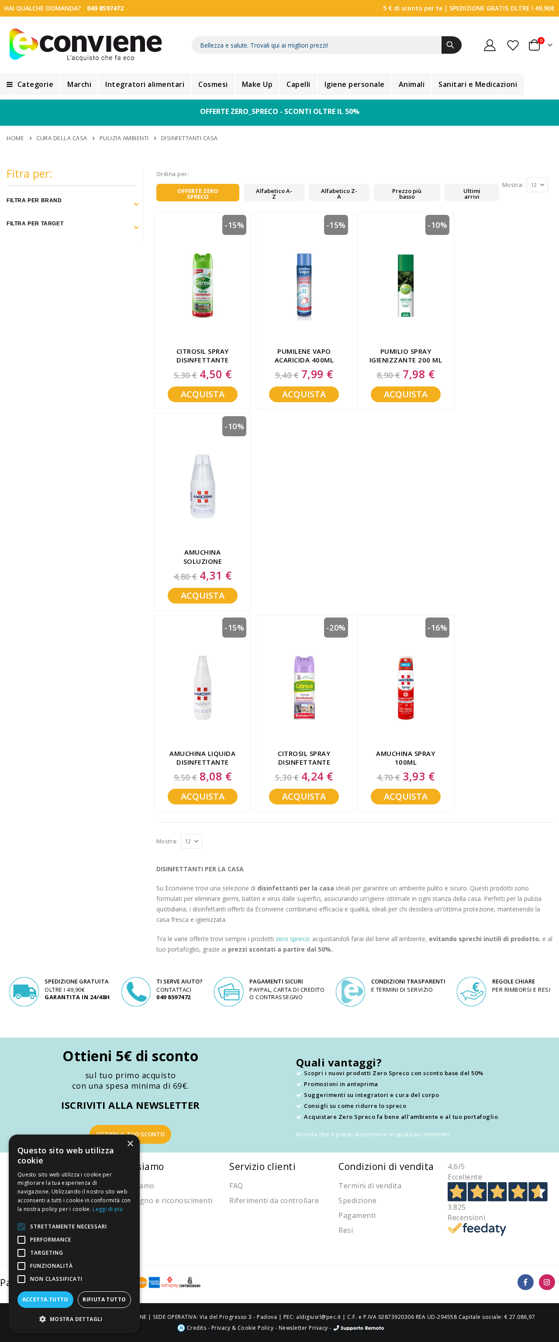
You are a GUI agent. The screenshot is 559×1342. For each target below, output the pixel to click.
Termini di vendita (369, 1185)
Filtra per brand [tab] (34, 200)
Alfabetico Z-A (339, 193)
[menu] (279, 84)
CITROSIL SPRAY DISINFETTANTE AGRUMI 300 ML (202, 356)
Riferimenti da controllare (274, 1200)
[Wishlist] (514, 45)
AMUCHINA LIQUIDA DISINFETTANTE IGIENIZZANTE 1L (202, 758)
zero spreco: (293, 939)
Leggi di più (108, 1209)
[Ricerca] (452, 45)
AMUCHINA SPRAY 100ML (405, 757)
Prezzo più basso (406, 193)
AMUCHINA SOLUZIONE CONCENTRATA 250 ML (202, 557)
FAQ (236, 1185)
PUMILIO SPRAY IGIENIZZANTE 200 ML (405, 355)
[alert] (74, 1234)
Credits (195, 1328)
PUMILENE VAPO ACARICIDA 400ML (304, 355)
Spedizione (357, 1200)
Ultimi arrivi (471, 193)
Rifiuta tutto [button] (104, 1299)
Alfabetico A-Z (274, 193)
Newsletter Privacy (303, 1328)
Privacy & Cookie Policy (242, 1328)
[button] (74, 1319)
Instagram (547, 1282)
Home (15, 138)
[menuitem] (30, 84)
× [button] (130, 1144)
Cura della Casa (61, 138)
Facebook (526, 1282)
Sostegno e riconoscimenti (166, 1200)
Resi (345, 1230)
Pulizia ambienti (124, 138)
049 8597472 (105, 8)
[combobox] (327, 45)
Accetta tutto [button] (45, 1299)
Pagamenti (357, 1215)
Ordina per (171, 174)
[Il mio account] (490, 45)
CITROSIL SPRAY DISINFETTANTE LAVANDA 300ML (304, 758)
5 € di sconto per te (412, 8)
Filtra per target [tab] (35, 224)
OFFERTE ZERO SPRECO (197, 193)
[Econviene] (86, 45)
